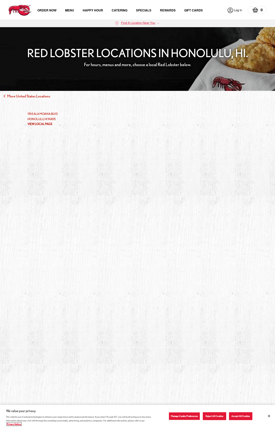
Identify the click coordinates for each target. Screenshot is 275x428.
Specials (143, 10)
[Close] (269, 416)
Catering (119, 10)
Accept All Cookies (240, 416)
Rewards (168, 10)
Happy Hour (93, 10)
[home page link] (20, 10)
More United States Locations (28, 96)
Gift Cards (193, 10)
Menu (69, 10)
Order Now (46, 10)
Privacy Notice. (14, 424)
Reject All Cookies (214, 416)
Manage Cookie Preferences (184, 416)
